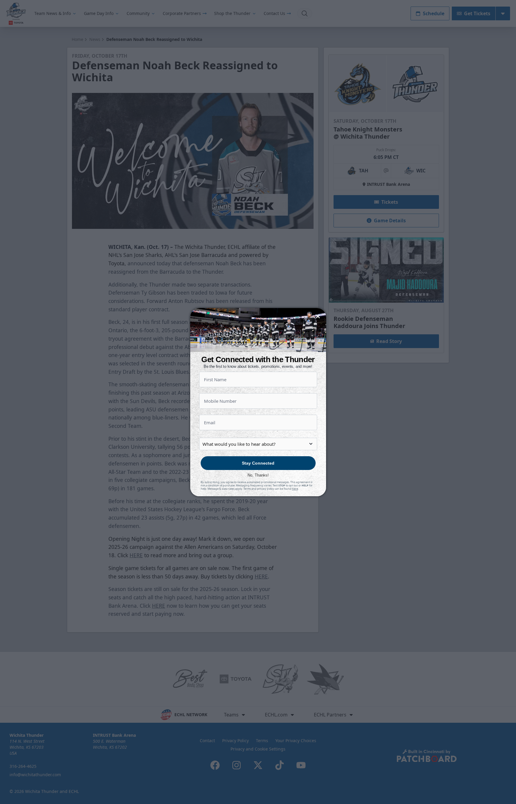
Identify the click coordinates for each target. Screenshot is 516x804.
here (295, 489)
